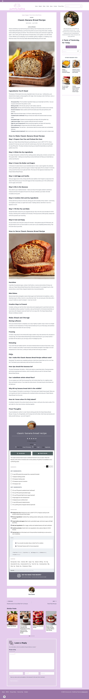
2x (49, 466)
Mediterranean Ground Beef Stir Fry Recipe (17, 602)
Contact (55, 6)
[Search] (78, 51)
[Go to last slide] (7, 623)
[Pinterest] (3, 1)
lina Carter (29, 23)
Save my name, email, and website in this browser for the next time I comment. (27, 677)
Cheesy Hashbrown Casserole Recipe (66, 71)
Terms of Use (20, 692)
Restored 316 (85, 692)
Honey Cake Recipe (11, 626)
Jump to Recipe (32, 26)
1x (47, 466)
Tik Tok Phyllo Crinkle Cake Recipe (65, 87)
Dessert (40, 6)
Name (11, 673)
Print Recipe (43, 453)
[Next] (56, 623)
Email (27, 673)
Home (36, 6)
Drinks (47, 6)
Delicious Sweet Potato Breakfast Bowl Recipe (76, 71)
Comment (12, 654)
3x (51, 466)
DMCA (7, 692)
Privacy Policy (61, 6)
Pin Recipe (22, 453)
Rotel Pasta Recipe (51, 602)
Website (43, 673)
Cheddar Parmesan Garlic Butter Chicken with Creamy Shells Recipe (76, 89)
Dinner (44, 6)
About (51, 6)
